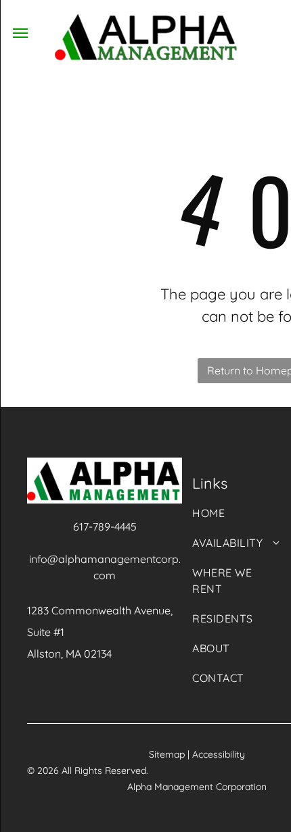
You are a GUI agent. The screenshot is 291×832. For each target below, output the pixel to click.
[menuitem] (236, 520)
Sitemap (167, 754)
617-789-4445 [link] (105, 526)
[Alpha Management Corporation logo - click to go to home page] (146, 21)
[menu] (20, 33)
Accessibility (218, 754)
